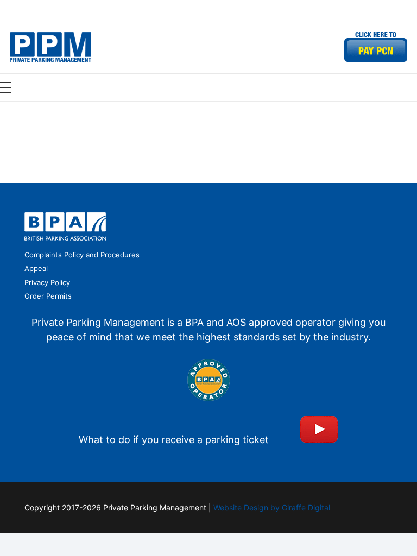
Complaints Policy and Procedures (82, 254)
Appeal (36, 268)
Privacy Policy (47, 282)
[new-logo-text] (50, 47)
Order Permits (48, 296)
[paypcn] (375, 47)
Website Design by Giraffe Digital (271, 507)
